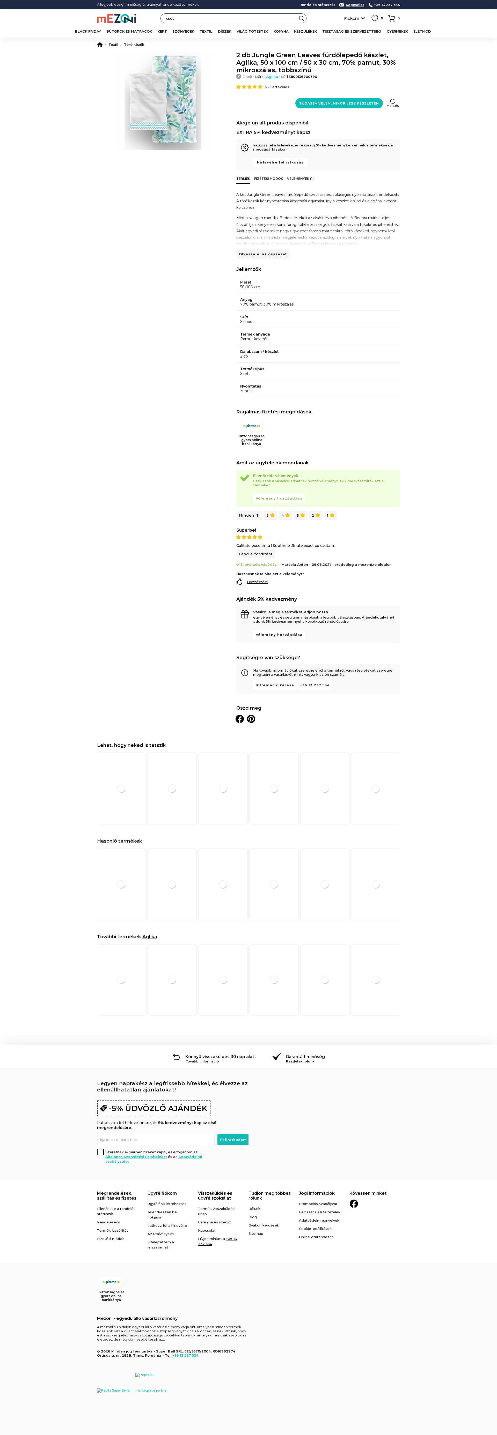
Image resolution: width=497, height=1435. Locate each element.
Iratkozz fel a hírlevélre (167, 1225)
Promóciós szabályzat (318, 1204)
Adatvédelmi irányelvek (319, 1220)
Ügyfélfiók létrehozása (167, 1204)
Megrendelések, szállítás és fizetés (116, 1196)
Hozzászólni (257, 582)
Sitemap (255, 1233)
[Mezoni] (100, 44)
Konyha (281, 31)
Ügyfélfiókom (162, 1193)
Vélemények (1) (300, 179)
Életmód (422, 31)
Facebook (354, 1204)
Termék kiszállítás (112, 1230)
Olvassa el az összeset (263, 254)
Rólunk (254, 1209)
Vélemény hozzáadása (279, 498)
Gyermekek (397, 31)
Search (301, 18)
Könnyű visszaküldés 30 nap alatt (220, 1056)
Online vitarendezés (316, 1237)
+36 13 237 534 (387, 5)
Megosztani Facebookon (240, 719)
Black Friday (88, 31)
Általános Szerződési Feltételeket (136, 1157)
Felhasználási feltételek (319, 1212)
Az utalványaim (161, 1234)
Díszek (224, 31)
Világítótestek (252, 31)
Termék (243, 179)
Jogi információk (317, 1193)
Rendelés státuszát (317, 5)
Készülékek (305, 31)
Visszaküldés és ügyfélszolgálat (215, 1196)
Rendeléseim (108, 1222)
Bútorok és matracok (129, 31)
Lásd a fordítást (256, 554)
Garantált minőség (305, 1056)
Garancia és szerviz (214, 1222)
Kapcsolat (355, 5)
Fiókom (351, 18)
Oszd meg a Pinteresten (251, 719)
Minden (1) (249, 515)
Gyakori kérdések (263, 1225)
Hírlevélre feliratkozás (280, 162)
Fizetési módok (268, 179)
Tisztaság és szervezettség (351, 31)
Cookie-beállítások (315, 1228)
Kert (162, 31)
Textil (206, 31)
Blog (252, 1217)
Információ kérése (275, 685)
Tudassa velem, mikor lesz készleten (339, 103)
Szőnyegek (183, 31)
